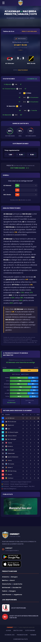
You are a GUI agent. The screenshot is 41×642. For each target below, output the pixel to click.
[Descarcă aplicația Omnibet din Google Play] (20, 557)
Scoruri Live (9, 635)
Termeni (33, 635)
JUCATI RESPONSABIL (18, 608)
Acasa (8, 630)
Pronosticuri (22, 635)
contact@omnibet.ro (12, 550)
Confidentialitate (20, 639)
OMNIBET (10, 627)
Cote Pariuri (30, 630)
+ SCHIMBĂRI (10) (31, 78)
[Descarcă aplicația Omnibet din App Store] (20, 564)
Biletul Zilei (18, 630)
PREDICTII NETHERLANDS (29, 31)
